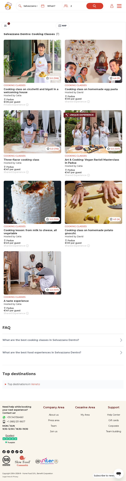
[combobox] (30, 6)
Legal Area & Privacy (10, 477)
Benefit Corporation (45, 473)
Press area (53, 420)
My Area (85, 414)
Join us (53, 431)
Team (54, 425)
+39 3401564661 (15, 417)
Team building (113, 431)
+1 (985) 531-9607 (16, 421)
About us (54, 414)
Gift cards (113, 420)
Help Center (113, 414)
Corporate (113, 425)
